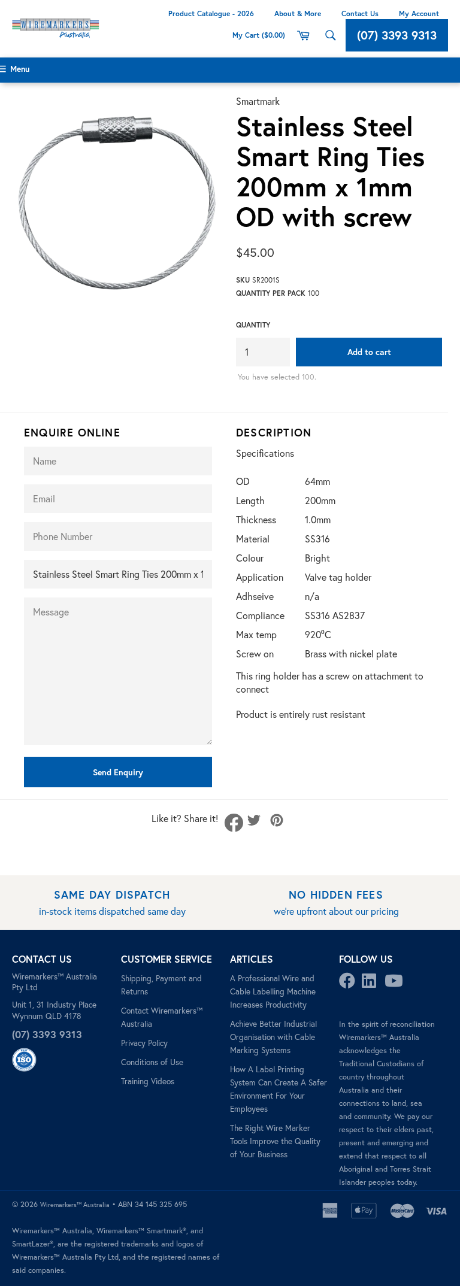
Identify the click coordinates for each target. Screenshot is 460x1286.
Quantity (253, 324)
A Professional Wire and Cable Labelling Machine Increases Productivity (273, 991)
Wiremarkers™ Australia (75, 1204)
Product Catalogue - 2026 (211, 13)
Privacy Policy (144, 1043)
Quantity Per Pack (270, 293)
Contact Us (360, 13)
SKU (243, 279)
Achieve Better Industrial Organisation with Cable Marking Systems (273, 1037)
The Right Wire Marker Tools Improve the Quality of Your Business (275, 1141)
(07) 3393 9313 (397, 35)
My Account (419, 13)
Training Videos (147, 1081)
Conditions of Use (152, 1062)
